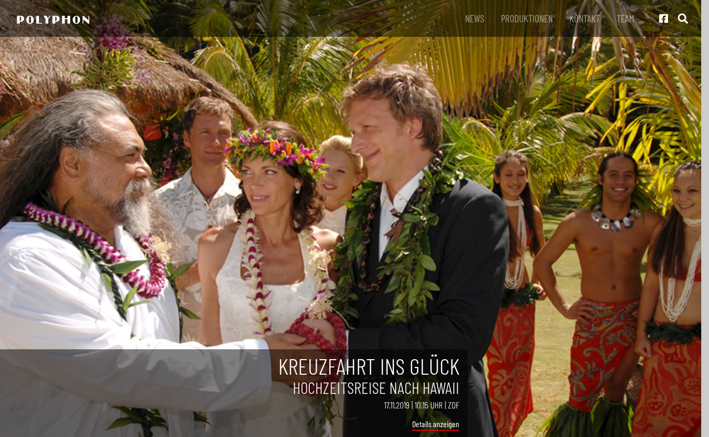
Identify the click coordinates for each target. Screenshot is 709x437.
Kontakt (584, 18)
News (474, 18)
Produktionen (527, 18)
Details (421, 424)
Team (625, 18)
